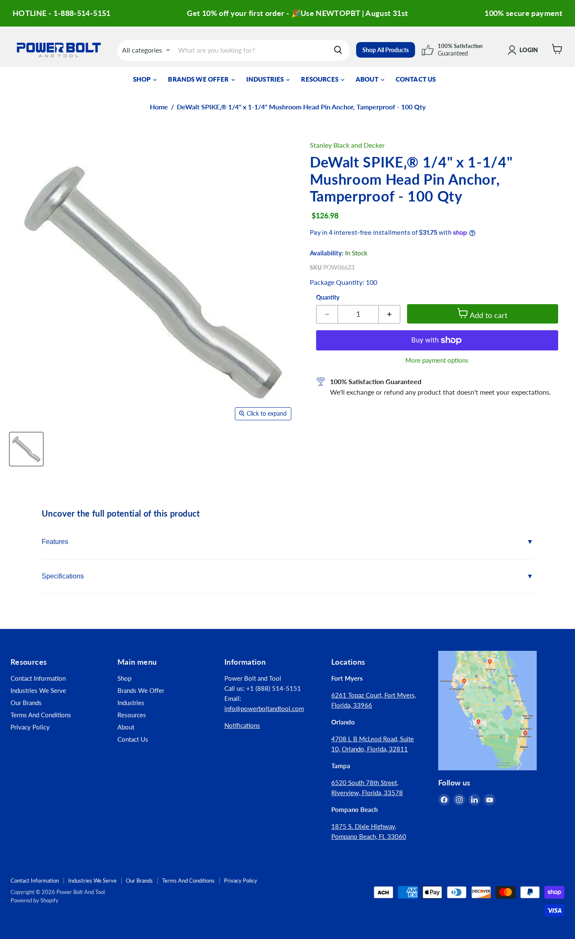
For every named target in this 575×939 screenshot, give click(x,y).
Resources (320, 79)
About (368, 79)
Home (159, 107)
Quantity (327, 297)
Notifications (242, 725)
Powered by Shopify (35, 900)
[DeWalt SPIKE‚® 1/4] (26, 449)
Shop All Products (385, 49)
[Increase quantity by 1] (389, 314)
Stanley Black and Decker (347, 145)
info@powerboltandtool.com (264, 708)
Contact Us (416, 79)
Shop (142, 79)
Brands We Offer (199, 79)
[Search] (338, 50)
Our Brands (26, 702)
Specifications (63, 576)
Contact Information (38, 678)
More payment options (437, 360)
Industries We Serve (38, 690)
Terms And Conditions (41, 715)
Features (55, 541)
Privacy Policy (30, 727)
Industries (265, 79)
